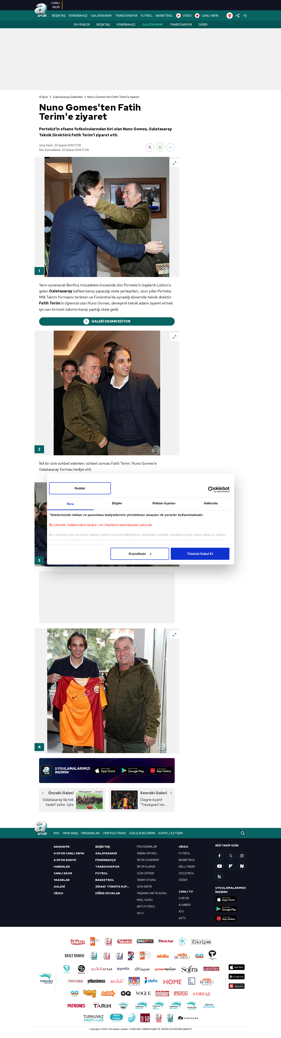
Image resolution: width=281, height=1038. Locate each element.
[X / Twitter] (231, 856)
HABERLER (62, 866)
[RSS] (219, 876)
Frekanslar (90, 833)
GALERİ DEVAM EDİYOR (110, 321)
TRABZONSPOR (126, 15)
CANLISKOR (55, 5)
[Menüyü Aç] (245, 15)
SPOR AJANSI (146, 866)
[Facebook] (219, 856)
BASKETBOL (164, 15)
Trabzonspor (181, 24)
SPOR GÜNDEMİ (148, 860)
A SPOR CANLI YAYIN (69, 853)
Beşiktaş (103, 24)
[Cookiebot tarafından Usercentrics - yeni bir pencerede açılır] (211, 489)
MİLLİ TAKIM (187, 866)
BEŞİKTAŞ (59, 15)
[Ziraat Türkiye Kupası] (230, 15)
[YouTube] (219, 866)
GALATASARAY (101, 15)
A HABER (185, 905)
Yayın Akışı (70, 833)
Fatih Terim (49, 303)
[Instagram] (242, 856)
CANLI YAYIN (210, 15)
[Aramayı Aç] (243, 833)
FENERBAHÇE (78, 15)
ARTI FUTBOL (146, 906)
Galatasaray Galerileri (68, 97)
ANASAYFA (61, 846)
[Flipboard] (231, 866)
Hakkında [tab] (211, 503)
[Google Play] (133, 770)
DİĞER (183, 880)
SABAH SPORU (147, 853)
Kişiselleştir (137, 553)
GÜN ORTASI (145, 873)
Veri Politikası (114, 833)
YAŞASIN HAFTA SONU (152, 893)
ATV (181, 911)
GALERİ (59, 886)
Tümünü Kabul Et (200, 553)
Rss (56, 833)
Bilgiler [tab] (117, 503)
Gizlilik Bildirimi (142, 833)
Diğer (203, 24)
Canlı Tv (186, 891)
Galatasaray (152, 24)
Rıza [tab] (70, 503)
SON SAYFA (144, 886)
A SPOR (184, 898)
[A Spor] (41, 10)
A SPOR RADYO (65, 860)
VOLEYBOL (186, 873)
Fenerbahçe (126, 24)
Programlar (147, 846)
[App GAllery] (161, 770)
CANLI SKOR (63, 873)
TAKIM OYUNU (146, 880)
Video (183, 846)
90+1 (140, 913)
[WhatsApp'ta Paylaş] (160, 147)
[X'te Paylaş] (150, 147)
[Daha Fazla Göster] (170, 147)
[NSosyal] (242, 866)
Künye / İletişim (170, 833)
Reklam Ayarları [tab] (164, 503)
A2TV (182, 918)
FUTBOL (146, 15)
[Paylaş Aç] (238, 15)
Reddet (80, 488)
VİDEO (187, 15)
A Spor (43, 97)
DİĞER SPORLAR (107, 893)
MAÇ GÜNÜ (145, 900)
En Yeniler (82, 24)
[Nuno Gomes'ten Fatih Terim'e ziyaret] (107, 217)
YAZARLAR (62, 880)
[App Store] (105, 770)
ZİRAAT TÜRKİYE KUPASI (113, 886)
